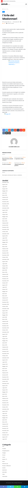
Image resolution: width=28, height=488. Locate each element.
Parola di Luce (5, 463)
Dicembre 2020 (5, 201)
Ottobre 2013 (5, 381)
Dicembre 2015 (5, 325)
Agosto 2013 (4, 385)
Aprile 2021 (4, 193)
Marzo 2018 (4, 272)
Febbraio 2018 (5, 274)
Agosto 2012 (4, 411)
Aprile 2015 (4, 342)
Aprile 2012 (4, 419)
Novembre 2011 (5, 430)
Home (4, 9)
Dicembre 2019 (5, 227)
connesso (9, 175)
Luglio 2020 (4, 212)
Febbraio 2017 (5, 297)
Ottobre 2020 (5, 205)
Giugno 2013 (4, 389)
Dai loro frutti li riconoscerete (9, 1)
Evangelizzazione (5, 450)
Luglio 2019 (4, 238)
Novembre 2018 (5, 255)
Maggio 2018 (5, 267)
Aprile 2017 (4, 293)
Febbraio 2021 (5, 197)
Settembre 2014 (5, 357)
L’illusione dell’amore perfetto (19, 165)
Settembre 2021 (5, 182)
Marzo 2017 (4, 295)
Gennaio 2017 (5, 300)
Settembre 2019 (5, 233)
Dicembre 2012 (5, 402)
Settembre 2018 (5, 259)
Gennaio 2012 (5, 426)
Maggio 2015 (5, 340)
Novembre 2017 (5, 280)
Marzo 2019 (4, 246)
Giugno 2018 (4, 265)
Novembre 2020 (5, 203)
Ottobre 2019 (5, 231)
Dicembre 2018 (5, 252)
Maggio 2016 (5, 315)
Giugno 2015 (4, 338)
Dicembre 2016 (5, 302)
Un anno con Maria (6, 164)
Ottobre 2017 (5, 282)
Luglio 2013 (4, 387)
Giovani (3, 455)
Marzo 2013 (4, 396)
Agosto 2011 (4, 436)
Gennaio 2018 (5, 276)
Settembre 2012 (5, 409)
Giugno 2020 (5, 214)
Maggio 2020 (5, 216)
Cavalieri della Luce (7, 21)
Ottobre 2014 (5, 355)
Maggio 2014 (5, 366)
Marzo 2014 (4, 370)
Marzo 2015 (4, 344)
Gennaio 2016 (5, 323)
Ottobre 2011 (5, 432)
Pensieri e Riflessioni (6, 465)
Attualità (4, 448)
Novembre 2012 (5, 404)
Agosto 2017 (4, 285)
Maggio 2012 (5, 417)
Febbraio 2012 (5, 424)
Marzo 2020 (4, 220)
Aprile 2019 (4, 244)
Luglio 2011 (4, 439)
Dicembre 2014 (5, 351)
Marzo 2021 (4, 195)
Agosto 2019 (4, 235)
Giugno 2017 (4, 289)
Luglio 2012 (4, 413)
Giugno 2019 (4, 240)
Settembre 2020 (5, 208)
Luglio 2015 (4, 336)
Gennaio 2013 (5, 400)
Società (3, 467)
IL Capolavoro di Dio (19, 158)
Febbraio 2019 (5, 248)
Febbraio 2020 (5, 223)
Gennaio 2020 (5, 225)
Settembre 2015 (5, 332)
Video (3, 474)
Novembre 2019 (5, 229)
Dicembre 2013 (5, 377)
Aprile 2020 (4, 218)
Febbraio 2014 (5, 372)
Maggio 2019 (5, 242)
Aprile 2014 (4, 368)
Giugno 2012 (4, 415)
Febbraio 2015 (5, 347)
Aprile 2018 (4, 270)
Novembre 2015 (5, 327)
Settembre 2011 (5, 434)
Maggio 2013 (5, 392)
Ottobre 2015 (5, 330)
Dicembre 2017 (5, 278)
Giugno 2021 (4, 188)
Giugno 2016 (4, 312)
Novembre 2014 (5, 353)
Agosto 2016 (4, 310)
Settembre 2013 (5, 383)
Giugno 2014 (4, 364)
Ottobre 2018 (5, 257)
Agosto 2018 (4, 261)
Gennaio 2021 (5, 199)
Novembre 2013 (5, 379)
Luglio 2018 (4, 263)
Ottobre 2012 (5, 407)
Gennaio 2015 (5, 349)
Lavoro (3, 457)
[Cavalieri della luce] (5, 4)
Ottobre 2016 (5, 306)
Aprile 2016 (4, 317)
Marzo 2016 (4, 319)
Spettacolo (4, 469)
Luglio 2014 (4, 362)
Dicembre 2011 (5, 428)
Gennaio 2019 (5, 250)
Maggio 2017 (4, 291)
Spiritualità (4, 472)
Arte (7, 9)
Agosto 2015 (4, 334)
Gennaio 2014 (5, 374)
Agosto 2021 (4, 184)
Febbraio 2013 (5, 398)
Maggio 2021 (5, 190)
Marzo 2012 (4, 422)
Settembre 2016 (5, 308)
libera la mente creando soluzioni (7, 159)
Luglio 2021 (4, 186)
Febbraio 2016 (5, 321)
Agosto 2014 (4, 359)
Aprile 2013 (4, 394)
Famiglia (4, 452)
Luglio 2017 (4, 287)
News (3, 461)
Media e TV (4, 459)
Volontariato (4, 476)
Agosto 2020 (5, 210)
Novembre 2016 (5, 304)
